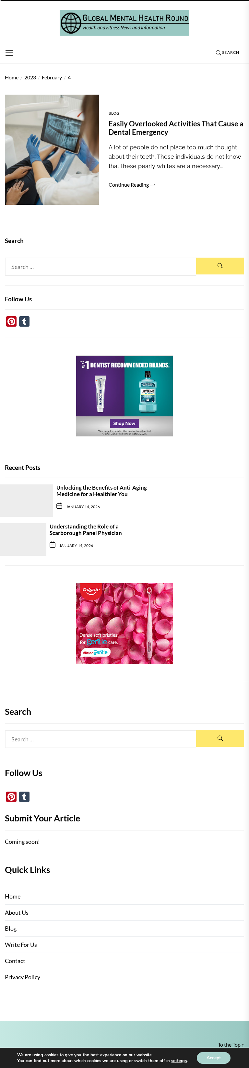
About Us (17, 912)
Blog (114, 113)
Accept (214, 1058)
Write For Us (21, 944)
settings (179, 1061)
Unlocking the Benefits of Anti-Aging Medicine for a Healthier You (101, 490)
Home (12, 896)
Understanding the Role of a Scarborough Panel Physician (86, 529)
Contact (15, 960)
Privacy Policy (22, 977)
